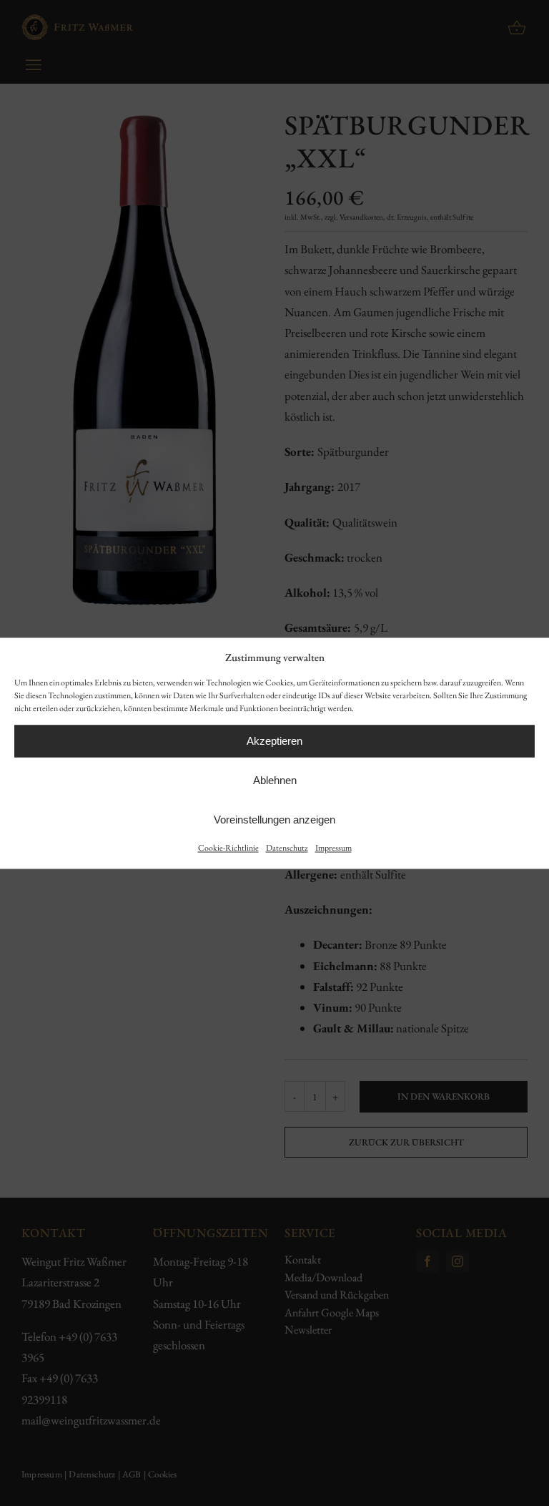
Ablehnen (275, 780)
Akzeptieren (274, 741)
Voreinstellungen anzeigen (274, 819)
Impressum (333, 848)
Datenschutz (287, 848)
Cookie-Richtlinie (228, 848)
